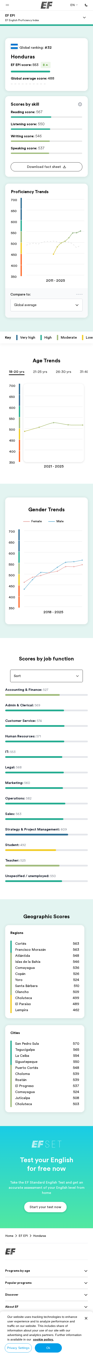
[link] (22, 17)
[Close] (86, 1318)
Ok (48, 1348)
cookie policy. (43, 1339)
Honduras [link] (39, 1235)
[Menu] (84, 17)
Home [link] (9, 1235)
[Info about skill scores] (80, 104)
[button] (7, 5)
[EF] (47, 5)
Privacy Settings (18, 1348)
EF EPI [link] (23, 1235)
